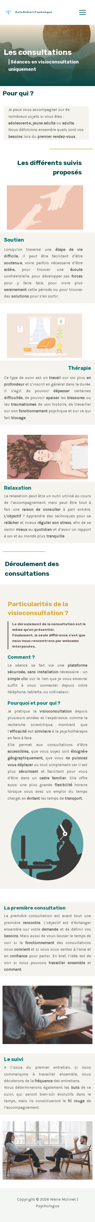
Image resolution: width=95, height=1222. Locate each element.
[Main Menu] (82, 12)
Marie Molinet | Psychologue (33, 12)
